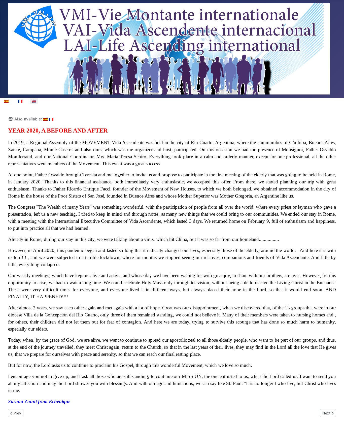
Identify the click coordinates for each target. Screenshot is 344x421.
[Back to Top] (335, 411)
